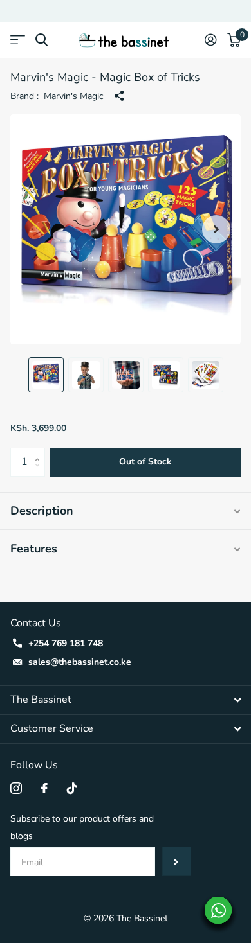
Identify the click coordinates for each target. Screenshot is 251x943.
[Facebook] (44, 788)
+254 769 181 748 (65, 643)
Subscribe (176, 861)
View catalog (17, 40)
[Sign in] (211, 39)
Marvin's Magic (73, 96)
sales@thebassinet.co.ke (79, 662)
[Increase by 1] (40, 452)
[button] (216, 229)
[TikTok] (72, 788)
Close (125, 700)
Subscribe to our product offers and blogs (82, 827)
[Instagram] (16, 788)
